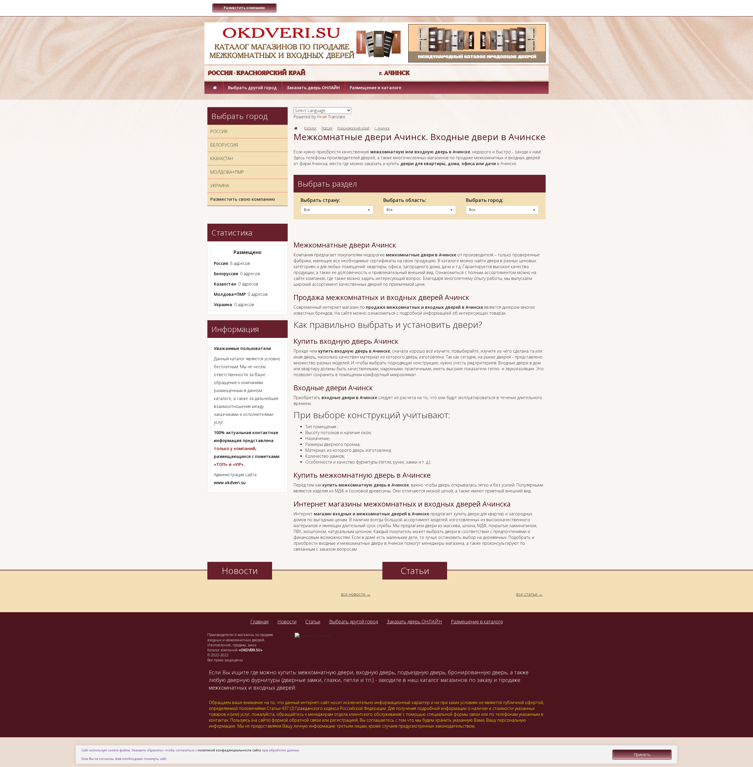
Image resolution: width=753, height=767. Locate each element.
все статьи (526, 594)
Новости (286, 621)
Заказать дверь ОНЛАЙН (313, 87)
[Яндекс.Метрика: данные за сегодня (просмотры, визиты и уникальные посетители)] (312, 636)
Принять (642, 754)
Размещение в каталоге (375, 87)
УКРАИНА (219, 185)
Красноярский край (353, 128)
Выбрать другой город (252, 87)
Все (307, 209)
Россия (326, 128)
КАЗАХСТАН (221, 158)
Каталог (310, 128)
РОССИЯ (218, 131)
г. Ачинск (382, 128)
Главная (259, 621)
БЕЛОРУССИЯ (224, 145)
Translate (336, 116)
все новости (353, 594)
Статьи (312, 621)
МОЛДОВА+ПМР (227, 172)
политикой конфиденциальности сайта (229, 750)
